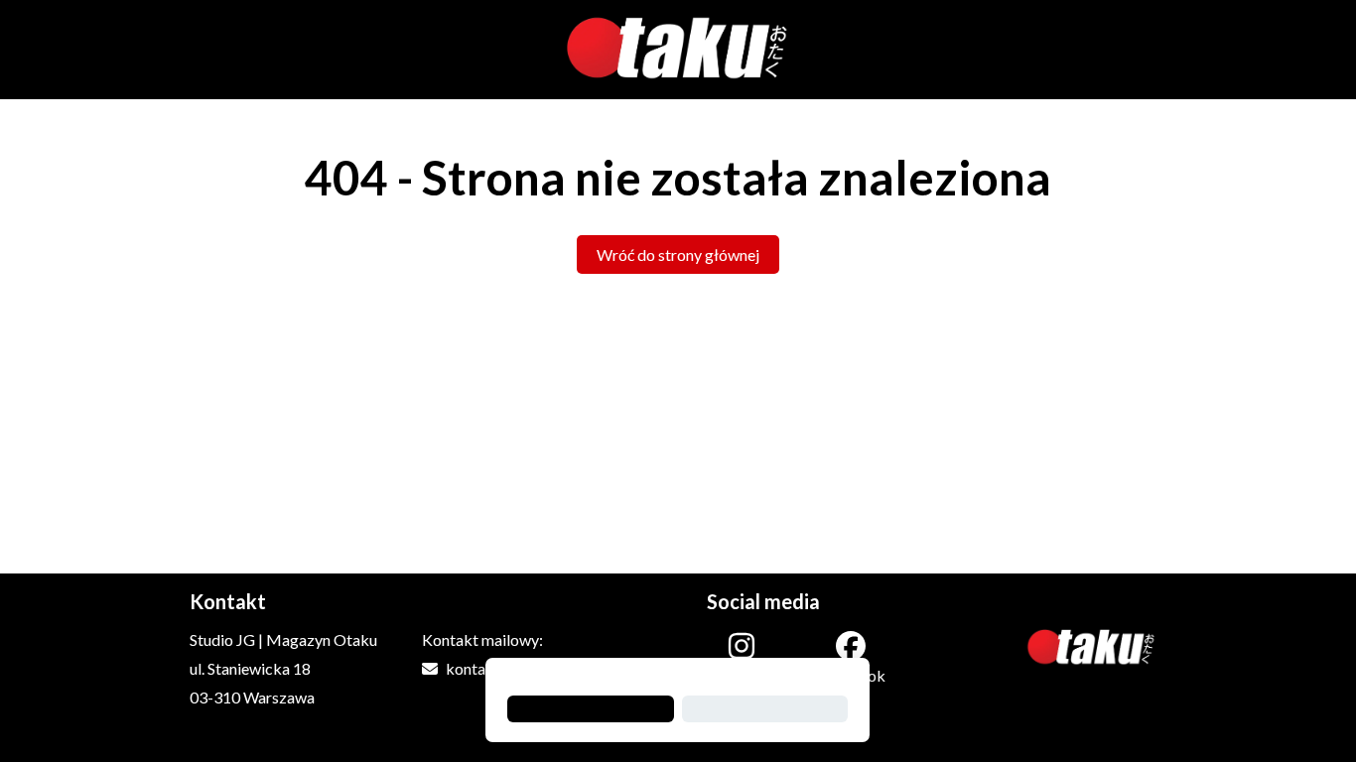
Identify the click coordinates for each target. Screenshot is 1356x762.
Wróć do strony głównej (678, 254)
